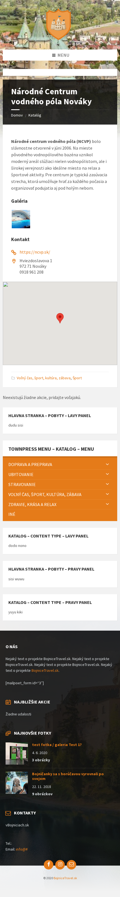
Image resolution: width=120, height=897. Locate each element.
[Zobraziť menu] (107, 464)
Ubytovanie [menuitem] (20, 474)
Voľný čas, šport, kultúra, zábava (44, 377)
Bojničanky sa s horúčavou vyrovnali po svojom (68, 776)
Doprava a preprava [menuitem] (30, 464)
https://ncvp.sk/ (35, 252)
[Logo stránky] (60, 38)
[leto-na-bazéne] (21, 226)
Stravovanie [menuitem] (22, 484)
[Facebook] (48, 864)
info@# (22, 849)
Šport (77, 377)
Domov (17, 115)
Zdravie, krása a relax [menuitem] (32, 504)
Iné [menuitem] (11, 514)
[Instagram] (60, 864)
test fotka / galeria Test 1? (57, 744)
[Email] (71, 864)
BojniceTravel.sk (45, 670)
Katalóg (34, 115)
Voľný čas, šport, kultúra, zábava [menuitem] (44, 494)
